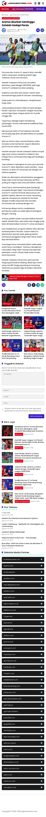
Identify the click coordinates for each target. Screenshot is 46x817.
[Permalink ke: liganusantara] (4, 30)
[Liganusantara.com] (17, 3)
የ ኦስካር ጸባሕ (6, 513)
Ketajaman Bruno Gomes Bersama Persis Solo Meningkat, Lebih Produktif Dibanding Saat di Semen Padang (12, 311)
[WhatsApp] (42, 285)
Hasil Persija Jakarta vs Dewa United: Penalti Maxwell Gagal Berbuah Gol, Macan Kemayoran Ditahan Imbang (11, 333)
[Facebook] (29, 285)
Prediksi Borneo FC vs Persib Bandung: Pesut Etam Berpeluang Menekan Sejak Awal (11, 356)
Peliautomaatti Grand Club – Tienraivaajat (19, 538)
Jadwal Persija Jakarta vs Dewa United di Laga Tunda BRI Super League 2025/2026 (34, 333)
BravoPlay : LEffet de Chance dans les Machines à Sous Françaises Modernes (22, 544)
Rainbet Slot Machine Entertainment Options (20, 518)
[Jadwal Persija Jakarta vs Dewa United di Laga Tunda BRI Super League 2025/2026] (34, 322)
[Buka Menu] (39, 3)
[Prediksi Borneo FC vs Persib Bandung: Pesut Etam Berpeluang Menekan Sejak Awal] (12, 345)
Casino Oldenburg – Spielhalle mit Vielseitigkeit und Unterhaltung (23, 525)
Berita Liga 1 (7, 304)
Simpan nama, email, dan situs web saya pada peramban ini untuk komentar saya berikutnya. (23, 409)
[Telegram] (38, 285)
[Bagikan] (42, 30)
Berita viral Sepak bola (33, 349)
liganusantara (11, 29)
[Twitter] (34, 285)
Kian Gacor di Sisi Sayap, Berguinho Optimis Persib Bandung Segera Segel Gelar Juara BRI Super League (34, 356)
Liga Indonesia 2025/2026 (10, 18)
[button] (35, 3)
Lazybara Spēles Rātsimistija (13, 532)
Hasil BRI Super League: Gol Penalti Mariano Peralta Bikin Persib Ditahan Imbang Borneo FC (33, 311)
